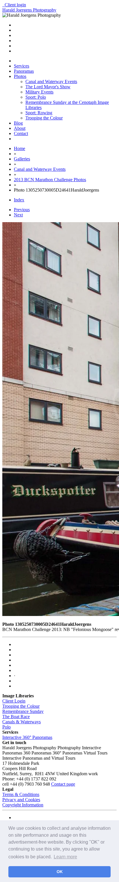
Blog (18, 123)
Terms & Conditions (20, 794)
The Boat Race (16, 716)
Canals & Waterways (21, 721)
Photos (20, 76)
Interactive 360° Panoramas (27, 737)
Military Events (39, 91)
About (19, 128)
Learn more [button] (65, 856)
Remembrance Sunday (23, 711)
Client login (14, 4)
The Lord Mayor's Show (47, 86)
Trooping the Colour (44, 117)
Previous (22, 209)
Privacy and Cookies (21, 799)
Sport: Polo (35, 97)
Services (21, 65)
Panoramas (24, 71)
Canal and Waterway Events (51, 81)
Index (19, 199)
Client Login (13, 701)
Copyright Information (22, 804)
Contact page (63, 784)
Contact (21, 133)
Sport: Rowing (38, 112)
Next (18, 214)
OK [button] (60, 871)
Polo (6, 726)
